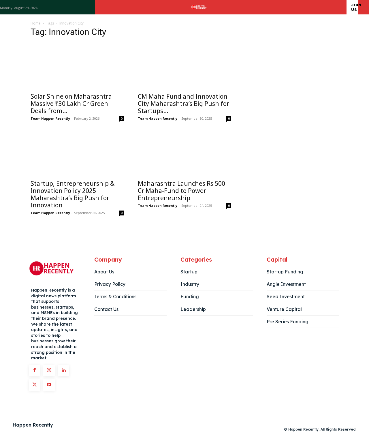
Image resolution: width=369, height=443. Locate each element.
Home (36, 23)
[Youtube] (49, 385)
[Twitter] (34, 385)
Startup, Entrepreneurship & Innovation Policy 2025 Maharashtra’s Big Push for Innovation (72, 194)
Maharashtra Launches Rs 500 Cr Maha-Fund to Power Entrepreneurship (181, 190)
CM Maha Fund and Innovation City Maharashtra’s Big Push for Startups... (183, 103)
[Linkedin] (63, 370)
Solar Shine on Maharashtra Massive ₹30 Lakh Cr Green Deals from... (71, 103)
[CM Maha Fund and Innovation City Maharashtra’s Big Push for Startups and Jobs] (184, 66)
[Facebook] (34, 370)
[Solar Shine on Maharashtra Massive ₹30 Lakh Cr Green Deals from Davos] (77, 66)
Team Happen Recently (50, 118)
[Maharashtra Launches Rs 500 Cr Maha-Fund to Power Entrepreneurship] (184, 153)
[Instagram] (49, 370)
